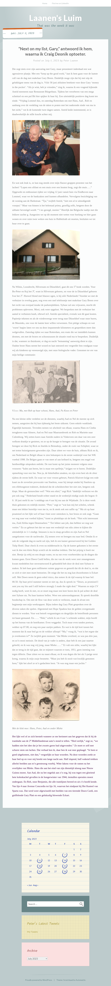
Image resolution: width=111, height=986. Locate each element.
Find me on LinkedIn (60, 3)
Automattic (81, 980)
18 (40, 866)
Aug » (35, 885)
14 (65, 860)
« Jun (29, 885)
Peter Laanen (70, 61)
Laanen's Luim (55, 18)
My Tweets (32, 931)
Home (44, 3)
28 (65, 871)
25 (40, 871)
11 (40, 860)
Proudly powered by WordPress (38, 980)
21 (65, 866)
